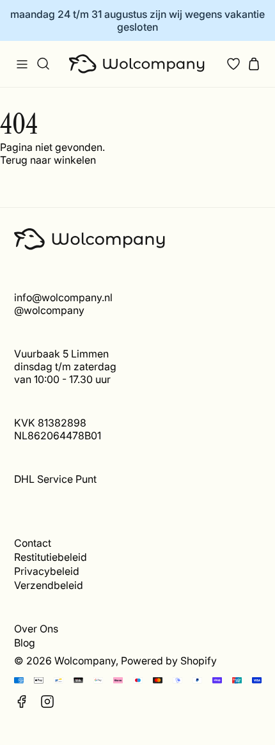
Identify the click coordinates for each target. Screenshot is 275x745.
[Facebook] (21, 701)
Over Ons (36, 628)
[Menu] (21, 64)
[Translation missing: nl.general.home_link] (138, 64)
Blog (24, 642)
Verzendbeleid (48, 585)
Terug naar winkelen (48, 159)
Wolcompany (85, 660)
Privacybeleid (46, 571)
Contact (32, 543)
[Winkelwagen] (254, 64)
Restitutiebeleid (50, 557)
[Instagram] (47, 701)
